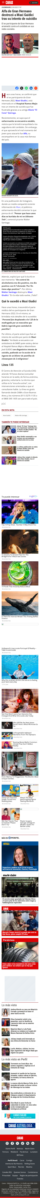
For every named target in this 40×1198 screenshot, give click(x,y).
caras (20, 908)
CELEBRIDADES (6, 7)
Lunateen (34, 1152)
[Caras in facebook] (12, 1143)
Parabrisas (24, 1152)
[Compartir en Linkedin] (31, 88)
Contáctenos (33, 1172)
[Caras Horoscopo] (20, 1127)
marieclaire (20, 875)
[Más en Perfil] (13, 838)
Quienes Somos (20, 1172)
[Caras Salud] (20, 1118)
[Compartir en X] (21, 88)
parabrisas (20, 940)
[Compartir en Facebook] (16, 88)
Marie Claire (29, 1149)
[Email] (35, 88)
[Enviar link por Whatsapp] (26, 88)
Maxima (29, 1167)
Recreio (21, 1167)
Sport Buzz (12, 1167)
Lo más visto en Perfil (14, 1059)
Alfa (25, 133)
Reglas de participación (29, 1175)
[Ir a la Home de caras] (9, 3)
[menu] (3, 3)
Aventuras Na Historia (13, 1164)
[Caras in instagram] (7, 1143)
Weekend (14, 1152)
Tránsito (20, 1179)
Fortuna (5, 1152)
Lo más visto (9, 1005)
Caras (22, 1160)
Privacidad (6, 1175)
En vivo (34, 3)
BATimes (20, 1155)
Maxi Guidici (6, 415)
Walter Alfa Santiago (21, 415)
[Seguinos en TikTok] (22, 1143)
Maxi (18, 207)
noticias (20, 843)
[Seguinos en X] (17, 1143)
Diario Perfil (10, 1149)
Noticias (20, 1149)
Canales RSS (7, 1172)
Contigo (29, 1160)
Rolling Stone (30, 1164)
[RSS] (27, 1143)
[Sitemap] (32, 1143)
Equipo (15, 1175)
